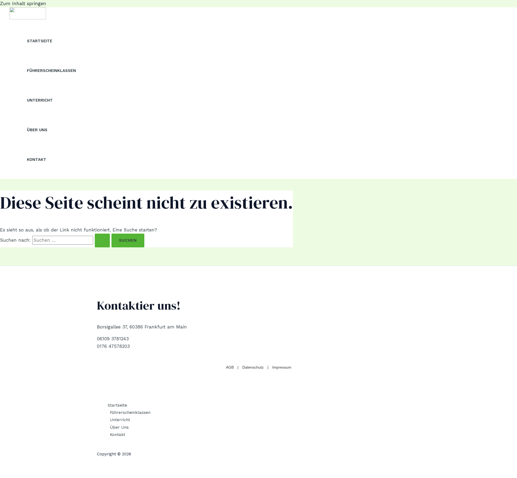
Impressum (281, 367)
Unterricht (40, 100)
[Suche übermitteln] (102, 240)
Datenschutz (253, 367)
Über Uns (37, 129)
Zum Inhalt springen (23, 3)
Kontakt (36, 159)
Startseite (39, 41)
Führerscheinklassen (51, 70)
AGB (230, 367)
